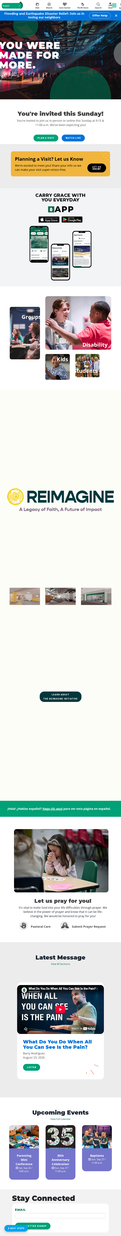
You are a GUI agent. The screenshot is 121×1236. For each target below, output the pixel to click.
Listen (31, 1067)
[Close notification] (116, 16)
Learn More (25, 336)
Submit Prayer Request (88, 927)
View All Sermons (60, 964)
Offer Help (100, 15)
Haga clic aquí (52, 809)
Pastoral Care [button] (40, 927)
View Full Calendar (60, 1119)
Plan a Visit (45, 138)
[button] (11, 5)
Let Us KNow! (96, 168)
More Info (24, 1146)
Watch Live (73, 138)
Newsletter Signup (33, 1226)
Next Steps (16, 1228)
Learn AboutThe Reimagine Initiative (60, 696)
